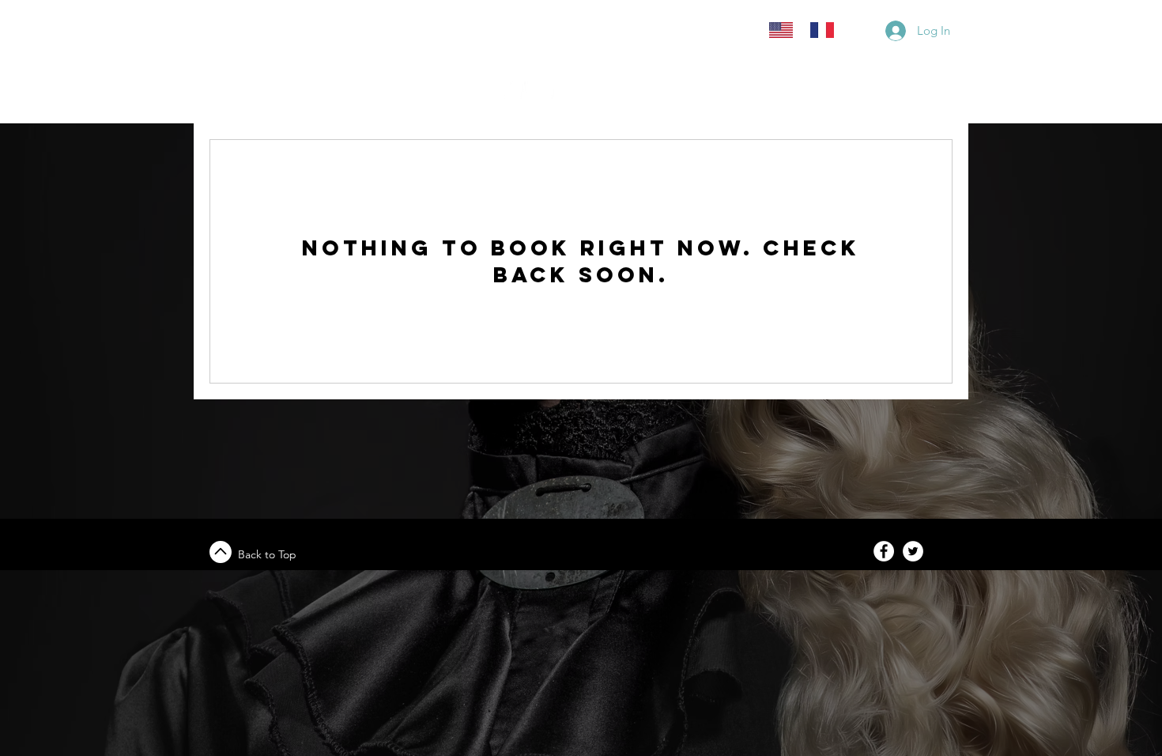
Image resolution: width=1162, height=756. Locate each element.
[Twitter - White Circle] (913, 551)
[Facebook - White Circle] (883, 551)
